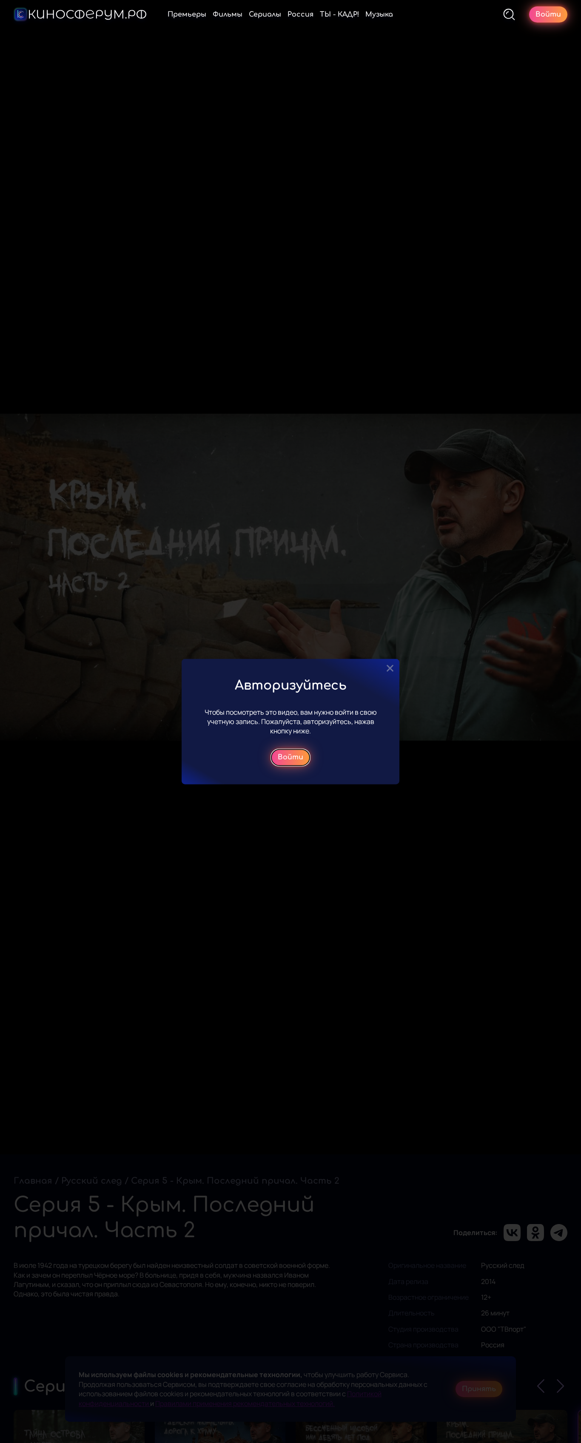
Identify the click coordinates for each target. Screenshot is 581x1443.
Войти (290, 757)
